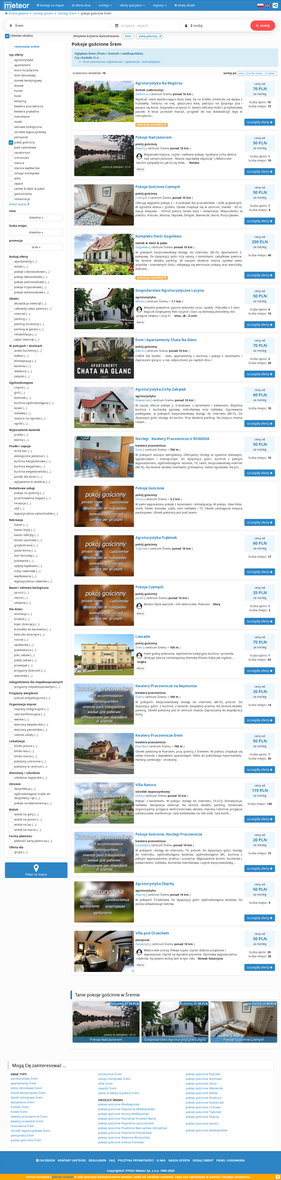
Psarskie (141, 746)
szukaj (264, 25)
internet (22, 314)
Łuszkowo (142, 845)
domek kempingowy (28, 80)
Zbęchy (140, 148)
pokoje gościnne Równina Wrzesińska (124, 1137)
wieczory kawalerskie (31, 724)
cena (12, 211)
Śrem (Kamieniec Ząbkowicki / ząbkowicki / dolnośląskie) (121, 62)
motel (18, 122)
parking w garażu (28, 329)
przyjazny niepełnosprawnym (37, 687)
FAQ (112, 1160)
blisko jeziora (25, 746)
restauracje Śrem (110, 1074)
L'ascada (142, 636)
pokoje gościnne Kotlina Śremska (121, 1142)
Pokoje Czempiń (149, 587)
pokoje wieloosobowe (31, 292)
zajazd (18, 183)
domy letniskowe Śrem (26, 1088)
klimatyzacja (25, 361)
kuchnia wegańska (29, 466)
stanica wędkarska (26, 168)
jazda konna (25, 550)
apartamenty (25, 261)
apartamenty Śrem (23, 1083)
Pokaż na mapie (36, 874)
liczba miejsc (18, 226)
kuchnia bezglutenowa (32, 461)
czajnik (21, 387)
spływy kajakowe (28, 566)
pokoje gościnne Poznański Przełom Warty (127, 1118)
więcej (140, 169)
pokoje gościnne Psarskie (203, 1074)
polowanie (23, 561)
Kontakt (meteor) (72, 1160)
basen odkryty (26, 535)
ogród (20, 423)
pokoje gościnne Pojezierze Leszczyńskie (126, 1123)
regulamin (97, 1160)
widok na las (25, 824)
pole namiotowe (25, 147)
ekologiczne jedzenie (31, 456)
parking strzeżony (29, 324)
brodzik (21, 619)
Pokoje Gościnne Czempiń (157, 186)
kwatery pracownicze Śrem (29, 1116)
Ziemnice (141, 94)
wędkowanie (25, 576)
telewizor (23, 371)
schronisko (21, 158)
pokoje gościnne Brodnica (203, 1098)
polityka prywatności (136, 1160)
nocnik (21, 640)
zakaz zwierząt (26, 339)
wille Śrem (105, 1083)
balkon (21, 356)
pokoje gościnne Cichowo (203, 1107)
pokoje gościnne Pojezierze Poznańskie (125, 1133)
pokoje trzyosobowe (30, 287)
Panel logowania (230, 1160)
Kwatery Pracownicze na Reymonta (166, 686)
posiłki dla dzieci (28, 477)
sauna (21, 597)
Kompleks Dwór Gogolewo (158, 236)
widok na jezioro (28, 819)
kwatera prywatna (26, 111)
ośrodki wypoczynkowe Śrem (30, 1131)
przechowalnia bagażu (32, 498)
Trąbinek (141, 548)
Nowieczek (142, 400)
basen (21, 525)
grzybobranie (26, 545)
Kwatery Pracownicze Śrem (159, 735)
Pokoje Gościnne (149, 488)
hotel (17, 96)
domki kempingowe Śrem (28, 1093)
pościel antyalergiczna (32, 698)
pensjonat (21, 137)
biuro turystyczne (26, 70)
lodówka (22, 413)
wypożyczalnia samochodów (36, 513)
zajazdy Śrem (107, 1088)
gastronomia (23, 194)
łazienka (22, 366)
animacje (23, 614)
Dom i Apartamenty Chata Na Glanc (166, 339)
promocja (16, 240)
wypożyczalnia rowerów (33, 581)
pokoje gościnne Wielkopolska (118, 1104)
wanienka (23, 676)
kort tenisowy (25, 555)
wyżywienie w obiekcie (32, 482)
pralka (21, 435)
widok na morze (27, 830)
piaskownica (25, 650)
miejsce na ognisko (29, 418)
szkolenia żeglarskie (30, 778)
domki (21, 266)
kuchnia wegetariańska (32, 471)
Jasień (139, 598)
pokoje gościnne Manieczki (204, 1088)
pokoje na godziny (29, 493)
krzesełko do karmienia (32, 629)
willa (17, 178)
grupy (20, 852)
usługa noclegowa (26, 173)
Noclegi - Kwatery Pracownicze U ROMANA (172, 438)
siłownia (22, 603)
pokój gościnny (24, 142)
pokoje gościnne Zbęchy (202, 1117)
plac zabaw (24, 655)
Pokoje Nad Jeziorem (153, 137)
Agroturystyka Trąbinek (156, 537)
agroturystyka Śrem (24, 1078)
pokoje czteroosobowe (32, 272)
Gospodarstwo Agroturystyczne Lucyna (169, 290)
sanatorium (22, 153)
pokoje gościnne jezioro (202, 1123)
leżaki (20, 408)
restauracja (22, 199)
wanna (21, 440)
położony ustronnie (30, 761)
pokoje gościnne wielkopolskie (206, 1130)
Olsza (139, 499)
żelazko (21, 376)
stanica (19, 163)
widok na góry (26, 814)
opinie (271, 73)
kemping (20, 101)
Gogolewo (142, 247)
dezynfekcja (24, 789)
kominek (22, 398)
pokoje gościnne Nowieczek (205, 1102)
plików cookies (62, 1177)
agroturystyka (23, 60)
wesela (21, 719)
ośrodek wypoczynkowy (30, 132)
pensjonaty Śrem (22, 1135)
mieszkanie (22, 116)
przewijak (23, 665)
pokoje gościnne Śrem (26, 1140)
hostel (18, 91)
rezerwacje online (26, 46)
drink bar (23, 451)
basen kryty (24, 530)
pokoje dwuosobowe (30, 277)
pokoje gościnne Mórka (202, 1093)
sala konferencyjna (29, 714)
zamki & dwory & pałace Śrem (118, 1093)
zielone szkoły (26, 735)
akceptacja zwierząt (30, 303)
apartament (22, 65)
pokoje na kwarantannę (32, 803)
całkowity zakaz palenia (32, 308)
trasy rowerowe (27, 571)
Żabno (139, 351)
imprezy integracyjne (31, 709)
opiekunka (23, 645)
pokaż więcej (18, 204)
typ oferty (16, 55)
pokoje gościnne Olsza (201, 1083)
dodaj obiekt (203, 1160)
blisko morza (25, 756)
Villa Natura (145, 784)
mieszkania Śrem (22, 1126)
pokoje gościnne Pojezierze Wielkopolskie (126, 1109)
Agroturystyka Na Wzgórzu (158, 83)
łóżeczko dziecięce (29, 634)
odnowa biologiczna (28, 127)
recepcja (22, 503)
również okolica (21, 35)
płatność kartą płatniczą (33, 841)
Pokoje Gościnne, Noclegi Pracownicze (168, 834)
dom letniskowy (25, 75)
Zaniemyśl (142, 944)
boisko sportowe (28, 540)
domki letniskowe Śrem (27, 1097)
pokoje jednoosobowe (31, 282)
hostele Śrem (20, 1107)
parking (22, 319)
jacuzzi (21, 592)
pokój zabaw (25, 660)
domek (18, 86)
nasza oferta (179, 1160)
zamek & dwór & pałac (29, 189)
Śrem (139, 450)
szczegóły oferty (258, 122)
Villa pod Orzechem (152, 933)
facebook (47, 1160)
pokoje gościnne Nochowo (204, 1079)
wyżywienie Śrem (22, 1102)
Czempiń (141, 198)
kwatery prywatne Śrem (27, 1121)
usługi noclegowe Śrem (114, 1079)
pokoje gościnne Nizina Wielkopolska (123, 1114)
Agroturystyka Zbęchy (154, 883)
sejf (19, 508)
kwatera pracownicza (28, 106)
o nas (161, 1160)
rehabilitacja (25, 334)
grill (19, 393)
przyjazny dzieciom (29, 670)
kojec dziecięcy (26, 624)
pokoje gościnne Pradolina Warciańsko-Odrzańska (132, 1128)
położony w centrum (30, 766)
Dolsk (139, 796)
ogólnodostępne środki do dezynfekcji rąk (32, 796)
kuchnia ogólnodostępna (33, 403)
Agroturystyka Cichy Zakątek (160, 389)
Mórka (139, 301)
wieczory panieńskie (30, 730)
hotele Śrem (19, 1112)
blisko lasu (24, 751)
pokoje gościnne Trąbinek (203, 1112)
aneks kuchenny (27, 350)
